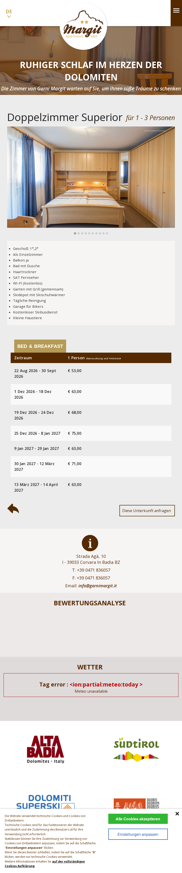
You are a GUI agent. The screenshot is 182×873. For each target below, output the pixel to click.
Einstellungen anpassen (138, 834)
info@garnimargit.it (97, 585)
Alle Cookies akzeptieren (138, 819)
